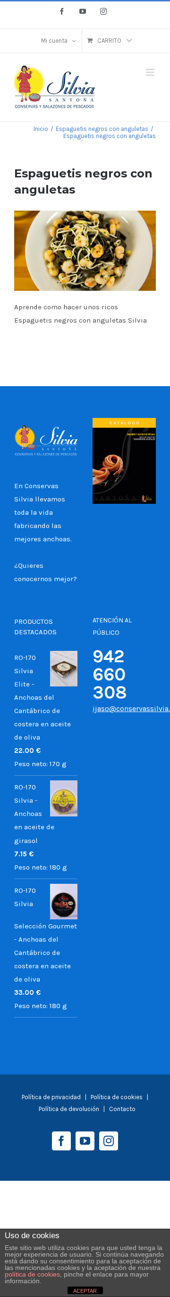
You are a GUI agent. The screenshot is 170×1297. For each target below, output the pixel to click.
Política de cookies (117, 1097)
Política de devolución (69, 1108)
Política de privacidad (51, 1097)
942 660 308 (110, 674)
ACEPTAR (85, 1291)
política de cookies (32, 1274)
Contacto (122, 1108)
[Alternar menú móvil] (151, 72)
